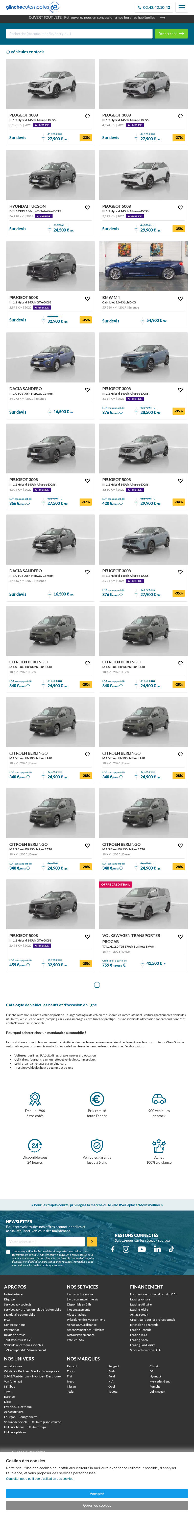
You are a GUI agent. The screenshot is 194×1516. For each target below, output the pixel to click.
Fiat (69, 1376)
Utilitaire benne (14, 1427)
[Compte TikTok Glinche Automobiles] (171, 1249)
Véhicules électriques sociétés (23, 1345)
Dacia (71, 1371)
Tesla (70, 1391)
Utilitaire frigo (37, 1427)
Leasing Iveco (139, 1340)
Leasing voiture (140, 1299)
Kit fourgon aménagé (80, 1335)
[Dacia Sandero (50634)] (50, 357)
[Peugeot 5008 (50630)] (50, 266)
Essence (9, 1396)
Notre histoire (13, 1294)
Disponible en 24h (79, 1304)
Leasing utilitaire (141, 1304)
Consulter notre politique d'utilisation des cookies (39, 1479)
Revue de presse (14, 1335)
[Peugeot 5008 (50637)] (50, 904)
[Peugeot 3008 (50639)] (143, 540)
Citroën (155, 1366)
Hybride (37, 1376)
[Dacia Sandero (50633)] (50, 540)
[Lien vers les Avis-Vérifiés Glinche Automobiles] (38, 1449)
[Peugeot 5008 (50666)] (143, 175)
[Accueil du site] (33, 7)
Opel (111, 1386)
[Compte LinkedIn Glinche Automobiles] (157, 1249)
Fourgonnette (28, 1417)
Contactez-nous (14, 1325)
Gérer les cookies (97, 1505)
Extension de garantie (144, 1325)
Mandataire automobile (19, 1314)
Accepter (97, 1494)
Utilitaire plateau (15, 1432)
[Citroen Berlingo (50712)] (50, 813)
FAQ (7, 1319)
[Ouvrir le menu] (181, 7)
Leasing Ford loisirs (142, 1345)
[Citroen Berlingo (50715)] (143, 631)
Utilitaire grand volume (46, 1422)
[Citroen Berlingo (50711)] (143, 813)
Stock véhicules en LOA (145, 1350)
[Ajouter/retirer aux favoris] (87, 116)
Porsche (155, 1386)
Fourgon (10, 1417)
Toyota (112, 1391)
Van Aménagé (13, 1381)
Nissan (71, 1386)
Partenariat (11, 1330)
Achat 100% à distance (81, 1325)
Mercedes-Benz (160, 1381)
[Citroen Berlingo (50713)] (143, 722)
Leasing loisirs (139, 1309)
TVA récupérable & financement (25, 1350)
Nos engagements (78, 1309)
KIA (110, 1381)
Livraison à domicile (80, 1294)
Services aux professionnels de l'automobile (32, 1309)
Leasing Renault (140, 1330)
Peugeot (113, 1366)
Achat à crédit (139, 1314)
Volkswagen (157, 1391)
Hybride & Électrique (18, 1407)
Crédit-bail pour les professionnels (152, 1319)
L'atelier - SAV (75, 1340)
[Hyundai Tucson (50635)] (50, 175)
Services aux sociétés (17, 1304)
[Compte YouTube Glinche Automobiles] (141, 1249)
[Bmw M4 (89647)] (143, 266)
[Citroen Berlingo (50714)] (50, 722)
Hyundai (155, 1376)
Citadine (9, 1371)
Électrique (53, 1376)
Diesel (8, 1402)
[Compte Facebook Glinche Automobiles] (113, 1249)
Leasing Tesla (138, 1335)
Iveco (70, 1381)
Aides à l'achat (76, 1314)
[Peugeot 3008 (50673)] (50, 84)
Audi (111, 1371)
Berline (23, 1371)
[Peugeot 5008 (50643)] (143, 449)
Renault (72, 1366)
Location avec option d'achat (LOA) (153, 1294)
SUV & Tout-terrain (16, 1376)
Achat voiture (13, 1366)
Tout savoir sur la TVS (18, 1340)
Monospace (49, 1371)
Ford (111, 1376)
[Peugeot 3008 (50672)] (143, 84)
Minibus (9, 1386)
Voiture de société (16, 1422)
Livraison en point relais (82, 1299)
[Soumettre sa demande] (92, 1241)
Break (35, 1371)
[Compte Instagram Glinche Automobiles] (126, 1249)
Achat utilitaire (13, 1412)
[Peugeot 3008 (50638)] (143, 357)
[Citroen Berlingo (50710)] (50, 631)
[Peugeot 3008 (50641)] (50, 449)
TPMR (8, 1391)
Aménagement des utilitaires (85, 1330)
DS (151, 1371)
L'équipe (9, 1299)
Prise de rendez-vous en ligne (86, 1319)
